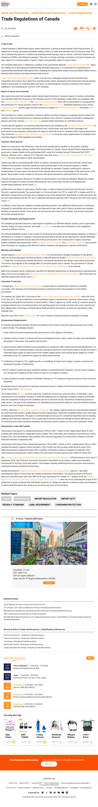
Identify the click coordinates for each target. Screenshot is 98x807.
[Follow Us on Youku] (67, 792)
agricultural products (9, 108)
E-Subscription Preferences (49, 785)
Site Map (49, 788)
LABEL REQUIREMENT (39, 504)
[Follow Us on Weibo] (55, 792)
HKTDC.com (13, 783)
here (35, 185)
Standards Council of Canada (49, 242)
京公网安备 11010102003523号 (81, 788)
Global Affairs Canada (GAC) (78, 65)
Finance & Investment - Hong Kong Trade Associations (24, 635)
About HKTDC (24, 783)
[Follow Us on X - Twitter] (46, 792)
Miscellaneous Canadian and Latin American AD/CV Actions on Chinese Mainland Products (38, 611)
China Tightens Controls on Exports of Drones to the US (24, 604)
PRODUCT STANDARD (13, 504)
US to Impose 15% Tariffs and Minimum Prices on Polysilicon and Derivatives (32, 608)
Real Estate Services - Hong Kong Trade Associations (23, 644)
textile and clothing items (68, 108)
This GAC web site (33, 121)
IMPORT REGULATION (45, 498)
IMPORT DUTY (68, 498)
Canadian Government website (80, 126)
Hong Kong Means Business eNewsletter (75, 783)
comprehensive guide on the (39, 266)
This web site (46, 226)
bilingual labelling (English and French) (31, 255)
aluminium (9, 110)
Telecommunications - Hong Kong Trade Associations (24, 638)
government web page (75, 242)
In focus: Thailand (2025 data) (29, 519)
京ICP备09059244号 (61, 788)
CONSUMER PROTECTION (68, 504)
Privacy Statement (24, 788)
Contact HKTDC (36, 783)
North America (22, 498)
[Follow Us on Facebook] (42, 792)
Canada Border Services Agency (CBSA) (17, 78)
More (90, 658)
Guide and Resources (15, 13)
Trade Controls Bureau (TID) (45, 102)
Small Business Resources (48, 13)
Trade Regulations (80, 13)
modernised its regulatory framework (33, 410)
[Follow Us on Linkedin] (50, 792)
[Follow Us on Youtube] (63, 792)
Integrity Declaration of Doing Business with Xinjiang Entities (45, 471)
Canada (6, 498)
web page (30, 315)
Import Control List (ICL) (53, 105)
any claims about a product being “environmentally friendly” (54, 274)
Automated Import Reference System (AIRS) (33, 134)
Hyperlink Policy (38, 788)
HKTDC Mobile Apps (51, 783)
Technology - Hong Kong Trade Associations (20, 641)
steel (91, 108)
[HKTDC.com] (49, 779)
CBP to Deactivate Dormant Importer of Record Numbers (25, 614)
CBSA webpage (25, 389)
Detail (49, 583)
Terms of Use (11, 788)
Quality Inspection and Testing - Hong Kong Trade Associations (27, 648)
